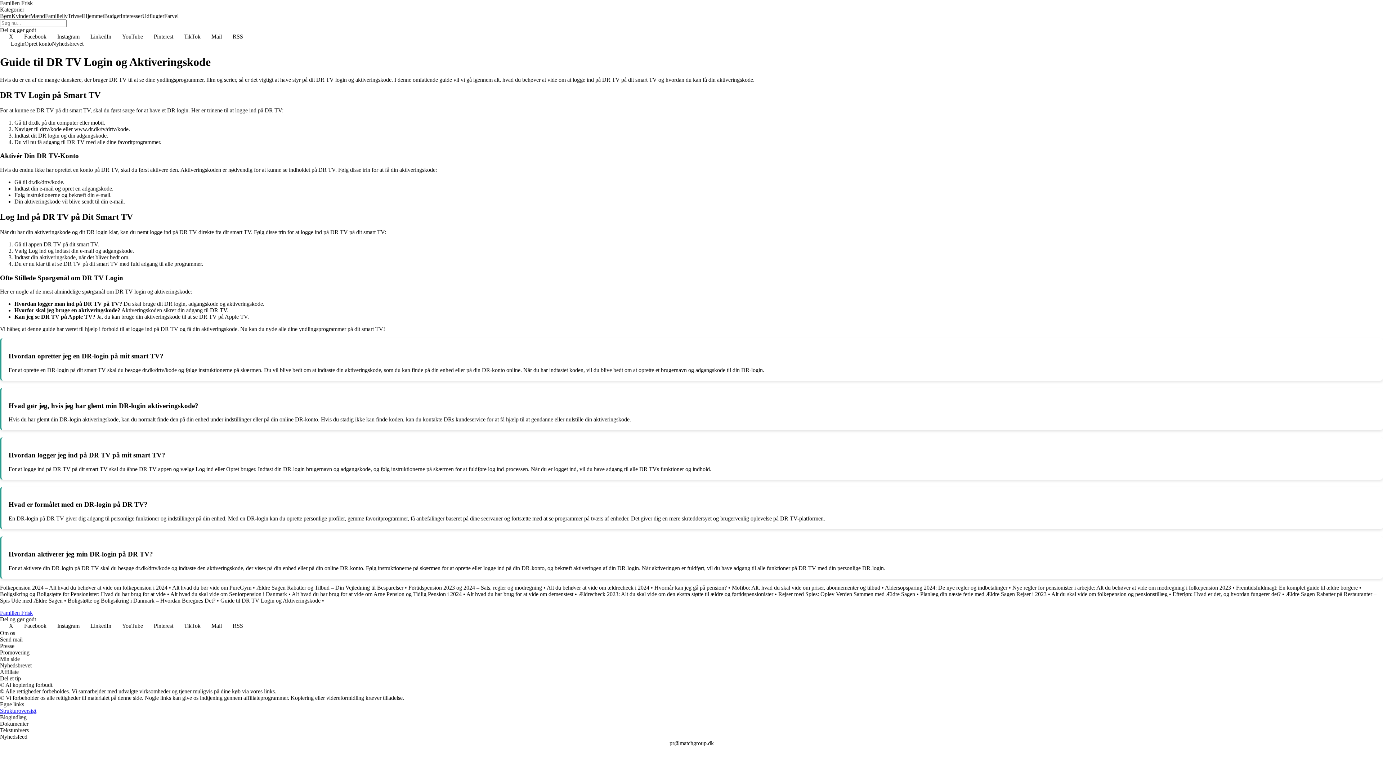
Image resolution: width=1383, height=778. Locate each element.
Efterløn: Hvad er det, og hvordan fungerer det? (1227, 594)
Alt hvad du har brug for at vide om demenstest (519, 594)
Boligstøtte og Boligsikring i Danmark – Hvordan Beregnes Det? (141, 601)
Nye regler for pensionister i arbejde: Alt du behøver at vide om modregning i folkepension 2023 (1121, 588)
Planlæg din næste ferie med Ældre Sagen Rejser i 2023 (983, 594)
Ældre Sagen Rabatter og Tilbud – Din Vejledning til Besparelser (329, 588)
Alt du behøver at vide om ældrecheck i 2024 (598, 588)
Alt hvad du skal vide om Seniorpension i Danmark (228, 594)
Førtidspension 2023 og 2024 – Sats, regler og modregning (475, 588)
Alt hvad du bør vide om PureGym (211, 588)
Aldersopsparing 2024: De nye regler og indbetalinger (946, 588)
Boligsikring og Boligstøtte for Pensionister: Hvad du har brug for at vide (83, 594)
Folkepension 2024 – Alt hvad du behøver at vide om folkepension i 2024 (83, 588)
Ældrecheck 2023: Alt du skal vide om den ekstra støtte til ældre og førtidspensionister (675, 594)
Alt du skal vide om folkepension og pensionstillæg (1109, 594)
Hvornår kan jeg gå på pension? (690, 588)
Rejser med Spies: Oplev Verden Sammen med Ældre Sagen (846, 594)
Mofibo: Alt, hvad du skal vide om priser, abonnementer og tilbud (806, 588)
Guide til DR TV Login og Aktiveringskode (270, 601)
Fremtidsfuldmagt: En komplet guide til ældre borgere (1297, 588)
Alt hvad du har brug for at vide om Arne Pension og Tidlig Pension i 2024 (377, 594)
